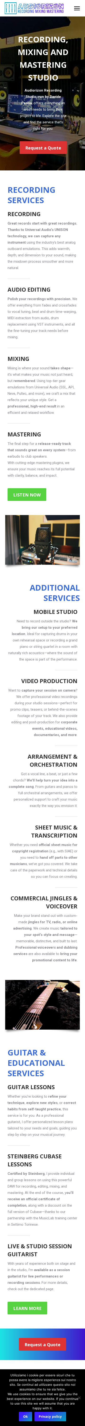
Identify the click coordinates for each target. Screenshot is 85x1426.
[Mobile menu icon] (77, 8)
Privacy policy (50, 1416)
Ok (25, 1416)
